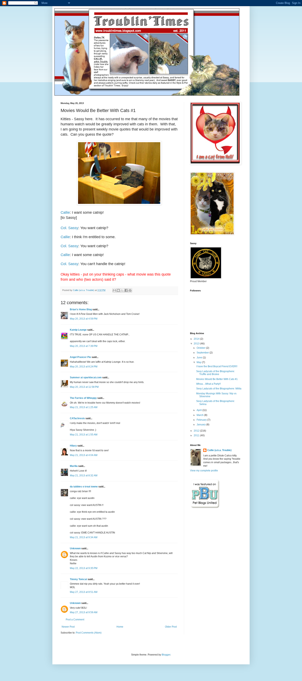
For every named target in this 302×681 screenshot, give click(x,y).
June (200, 357)
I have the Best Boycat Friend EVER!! (216, 366)
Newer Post (68, 626)
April (199, 410)
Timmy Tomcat (78, 579)
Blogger (166, 654)
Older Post (171, 626)
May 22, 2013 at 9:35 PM (83, 568)
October (201, 347)
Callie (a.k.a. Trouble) (219, 450)
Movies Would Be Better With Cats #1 (217, 379)
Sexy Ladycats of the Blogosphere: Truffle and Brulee (215, 373)
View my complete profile (204, 470)
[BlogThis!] (118, 290)
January (201, 424)
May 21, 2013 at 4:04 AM (83, 455)
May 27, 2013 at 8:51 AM (83, 592)
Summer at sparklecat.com (86, 377)
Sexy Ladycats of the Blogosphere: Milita (218, 388)
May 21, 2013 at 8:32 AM (83, 475)
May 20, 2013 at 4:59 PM (83, 318)
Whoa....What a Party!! (208, 383)
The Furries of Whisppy (83, 398)
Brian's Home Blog (81, 309)
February (202, 419)
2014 (197, 338)
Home (119, 626)
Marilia (74, 466)
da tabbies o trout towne (84, 486)
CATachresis (77, 418)
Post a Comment (75, 619)
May (199, 362)
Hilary (73, 445)
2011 (197, 435)
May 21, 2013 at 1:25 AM (83, 407)
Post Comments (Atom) (88, 632)
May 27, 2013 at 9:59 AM (83, 612)
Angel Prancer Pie (80, 357)
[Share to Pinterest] (130, 290)
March (200, 415)
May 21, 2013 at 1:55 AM (83, 434)
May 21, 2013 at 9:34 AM (83, 537)
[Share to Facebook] (126, 290)
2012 (197, 430)
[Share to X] (122, 290)
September (203, 352)
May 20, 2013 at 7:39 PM (83, 346)
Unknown (75, 548)
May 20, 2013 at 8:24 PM (83, 366)
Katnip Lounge (78, 329)
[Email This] (114, 290)
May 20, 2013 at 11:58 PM (84, 387)
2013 (197, 343)
